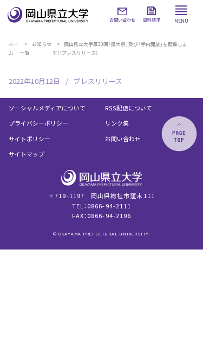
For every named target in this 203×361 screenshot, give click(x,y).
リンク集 (117, 123)
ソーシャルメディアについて (47, 108)
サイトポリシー (29, 139)
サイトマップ (26, 154)
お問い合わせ (123, 139)
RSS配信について (128, 108)
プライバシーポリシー (38, 123)
